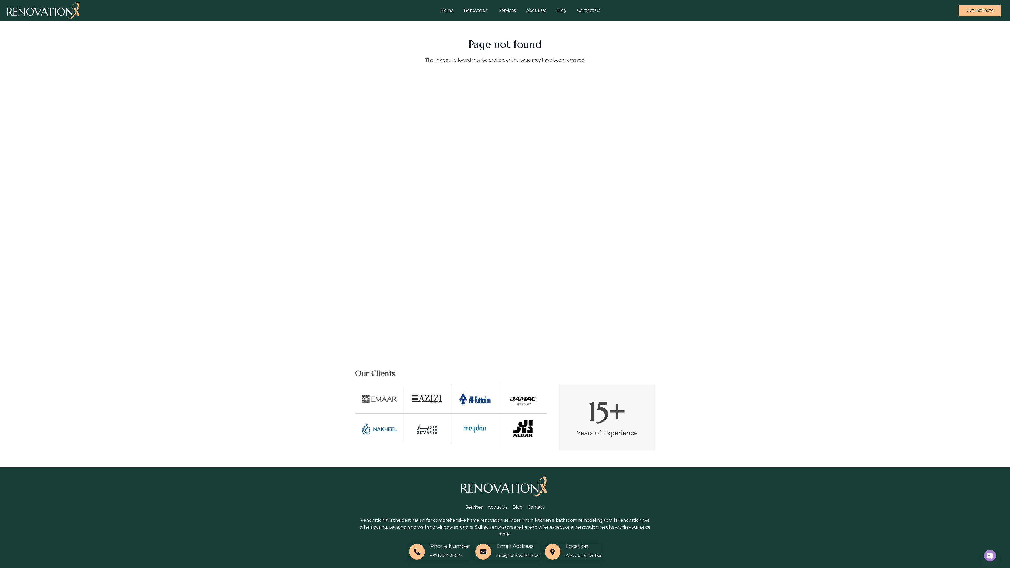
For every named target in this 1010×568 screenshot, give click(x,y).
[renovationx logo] (44, 10)
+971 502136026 (446, 555)
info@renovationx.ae (518, 555)
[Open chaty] (990, 555)
